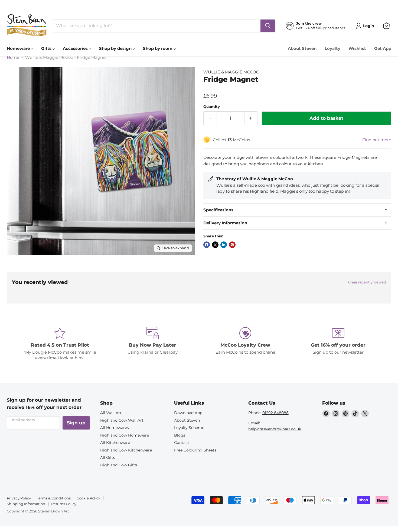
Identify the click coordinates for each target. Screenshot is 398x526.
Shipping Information (26, 504)
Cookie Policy (88, 498)
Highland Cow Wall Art (121, 420)
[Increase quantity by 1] (251, 118)
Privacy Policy (19, 498)
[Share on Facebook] (206, 244)
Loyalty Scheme (189, 427)
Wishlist (357, 48)
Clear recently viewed (367, 282)
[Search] (267, 26)
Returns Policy (63, 504)
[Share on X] (215, 244)
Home (13, 57)
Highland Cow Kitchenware (126, 450)
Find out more (376, 139)
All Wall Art (111, 412)
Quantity (211, 107)
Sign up (76, 422)
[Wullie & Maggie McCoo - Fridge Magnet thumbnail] (17, 270)
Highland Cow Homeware (124, 435)
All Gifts (107, 457)
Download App (188, 412)
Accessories (76, 48)
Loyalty (332, 48)
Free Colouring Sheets (195, 450)
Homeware (19, 48)
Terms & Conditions (54, 498)
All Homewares (114, 427)
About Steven (302, 48)
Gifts (47, 48)
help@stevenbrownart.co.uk (274, 429)
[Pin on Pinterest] (232, 244)
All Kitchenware (115, 442)
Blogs (179, 435)
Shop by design (116, 48)
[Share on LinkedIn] (223, 244)
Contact (181, 442)
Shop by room (158, 48)
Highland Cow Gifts (118, 465)
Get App (382, 48)
